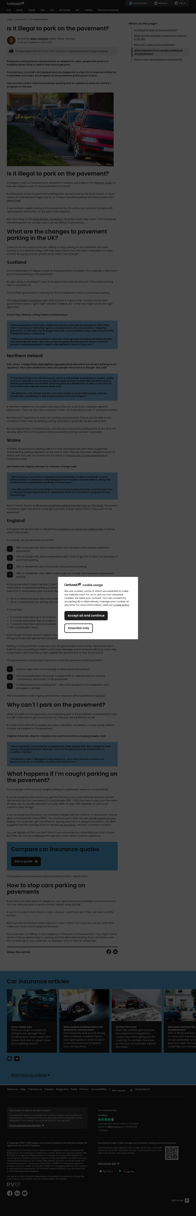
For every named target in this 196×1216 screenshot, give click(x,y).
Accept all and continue (86, 616)
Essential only (78, 628)
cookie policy (121, 605)
